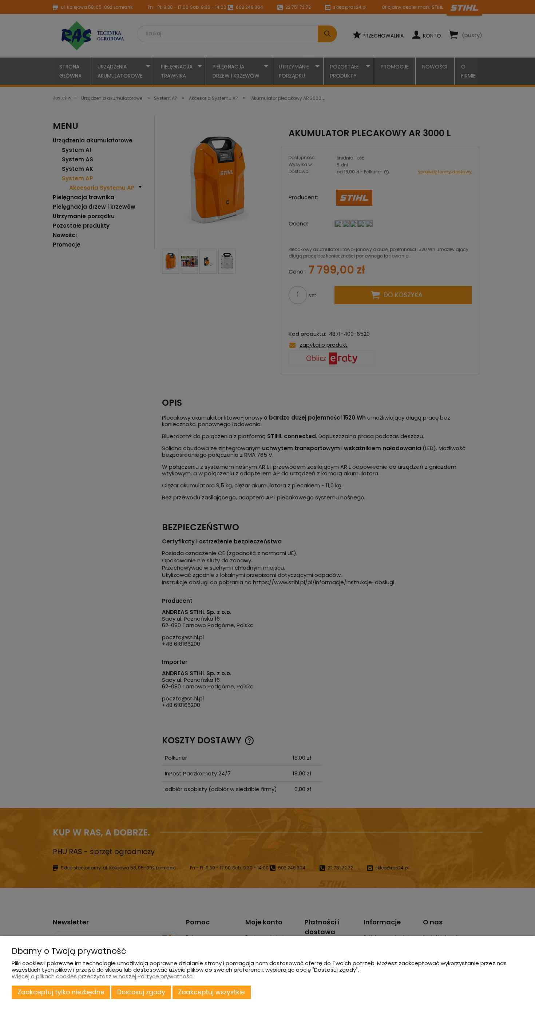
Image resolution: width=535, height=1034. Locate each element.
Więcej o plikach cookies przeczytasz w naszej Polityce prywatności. (103, 976)
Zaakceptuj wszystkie (211, 992)
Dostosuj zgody (141, 992)
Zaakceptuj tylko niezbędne (60, 992)
